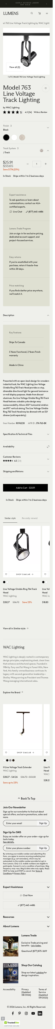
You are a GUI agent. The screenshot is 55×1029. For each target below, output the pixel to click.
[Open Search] (32, 13)
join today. (36, 945)
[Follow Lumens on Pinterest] (19, 1013)
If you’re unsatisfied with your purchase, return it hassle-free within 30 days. (23, 265)
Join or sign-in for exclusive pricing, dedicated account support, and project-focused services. (26, 237)
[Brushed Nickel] (22, 137)
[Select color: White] (7, 582)
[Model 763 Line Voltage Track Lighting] (26, 51)
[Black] (6, 137)
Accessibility (9, 989)
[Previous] (6, 4)
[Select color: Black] (4, 582)
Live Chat (17, 211)
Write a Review (40, 112)
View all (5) (14, 67)
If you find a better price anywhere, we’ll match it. (26, 292)
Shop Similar (23, 574)
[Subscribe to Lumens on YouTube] (33, 1013)
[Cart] (39, 14)
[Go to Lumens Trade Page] (10, 946)
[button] (13, 112)
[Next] (46, 4)
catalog (40, 972)
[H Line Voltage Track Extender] (22, 723)
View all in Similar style (14, 628)
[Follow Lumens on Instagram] (26, 1013)
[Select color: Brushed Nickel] (10, 760)
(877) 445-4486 (35, 211)
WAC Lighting (12, 107)
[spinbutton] (36, 164)
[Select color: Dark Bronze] (13, 760)
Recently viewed (29, 518)
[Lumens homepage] (11, 14)
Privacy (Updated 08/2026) (26, 992)
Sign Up (43, 823)
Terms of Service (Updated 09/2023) (43, 993)
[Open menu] (47, 13)
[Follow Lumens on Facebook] (13, 1013)
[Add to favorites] (46, 88)
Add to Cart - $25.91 (25, 487)
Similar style (10, 518)
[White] (14, 137)
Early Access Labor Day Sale (27, 4)
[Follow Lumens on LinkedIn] (40, 1013)
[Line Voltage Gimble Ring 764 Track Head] (22, 545)
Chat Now (28, 895)
